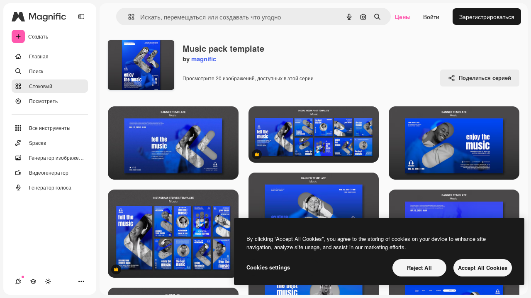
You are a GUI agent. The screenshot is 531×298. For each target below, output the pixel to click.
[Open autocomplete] (128, 17)
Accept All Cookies (482, 268)
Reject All (419, 268)
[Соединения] (18, 281)
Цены (403, 16)
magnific (203, 58)
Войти (431, 16)
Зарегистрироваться (486, 16)
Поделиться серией (485, 78)
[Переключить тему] (48, 281)
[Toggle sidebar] (81, 16)
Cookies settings (268, 267)
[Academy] (33, 281)
